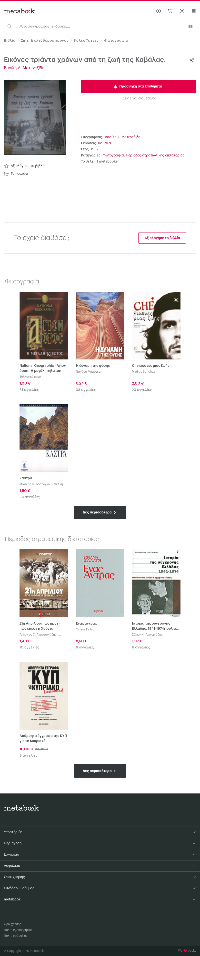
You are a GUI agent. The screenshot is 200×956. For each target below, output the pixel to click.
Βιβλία (10, 40)
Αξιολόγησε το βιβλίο (28, 166)
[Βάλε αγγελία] (158, 11)
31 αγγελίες (29, 390)
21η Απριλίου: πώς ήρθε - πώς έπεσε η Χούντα (40, 626)
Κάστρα (26, 478)
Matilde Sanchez (143, 371)
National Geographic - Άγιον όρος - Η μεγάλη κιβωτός (43, 368)
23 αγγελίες (142, 390)
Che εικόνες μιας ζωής (151, 365)
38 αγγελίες (86, 390)
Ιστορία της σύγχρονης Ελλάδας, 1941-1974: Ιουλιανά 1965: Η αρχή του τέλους (156, 626)
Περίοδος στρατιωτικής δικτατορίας (155, 155)
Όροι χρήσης (12, 924)
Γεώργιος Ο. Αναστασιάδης (38, 634)
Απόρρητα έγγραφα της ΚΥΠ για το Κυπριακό (43, 738)
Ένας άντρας (86, 623)
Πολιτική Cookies (15, 935)
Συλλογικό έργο (30, 376)
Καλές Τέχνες (86, 40)
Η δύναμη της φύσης (93, 365)
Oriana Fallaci (85, 629)
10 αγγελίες (29, 647)
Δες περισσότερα (97, 512)
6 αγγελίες (85, 647)
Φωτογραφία (116, 40)
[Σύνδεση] (182, 11)
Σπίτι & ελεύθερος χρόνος (45, 40)
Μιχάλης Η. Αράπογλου (35, 484)
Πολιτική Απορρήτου (18, 929)
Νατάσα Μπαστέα (88, 371)
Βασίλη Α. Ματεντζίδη (24, 68)
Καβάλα (104, 143)
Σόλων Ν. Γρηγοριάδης (147, 634)
